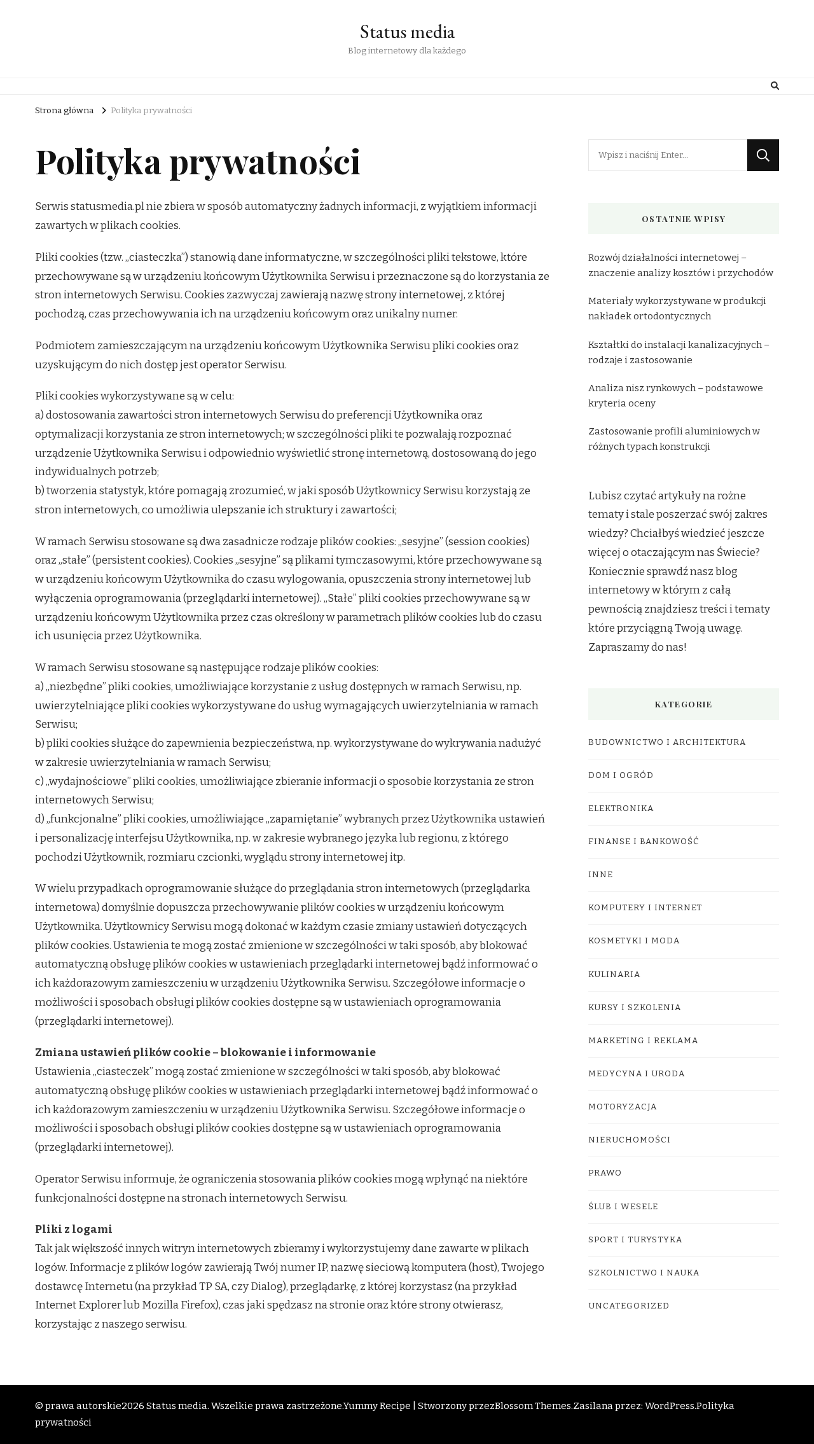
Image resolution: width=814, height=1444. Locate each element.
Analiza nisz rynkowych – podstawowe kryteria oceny (675, 395)
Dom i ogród (621, 775)
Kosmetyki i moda (634, 941)
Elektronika (621, 808)
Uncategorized (629, 1306)
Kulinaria (614, 974)
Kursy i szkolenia (634, 1008)
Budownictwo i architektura (667, 742)
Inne (600, 875)
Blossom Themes (533, 1406)
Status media (407, 31)
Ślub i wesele (623, 1207)
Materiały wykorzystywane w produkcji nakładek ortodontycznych (677, 308)
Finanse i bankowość (644, 842)
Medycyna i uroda (636, 1074)
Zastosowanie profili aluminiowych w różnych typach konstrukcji (674, 439)
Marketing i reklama (643, 1041)
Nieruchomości (629, 1140)
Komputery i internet (645, 908)
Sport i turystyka (635, 1240)
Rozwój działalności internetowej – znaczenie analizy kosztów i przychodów (680, 265)
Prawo (605, 1173)
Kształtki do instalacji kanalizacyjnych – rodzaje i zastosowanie (678, 352)
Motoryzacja (622, 1107)
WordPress (669, 1406)
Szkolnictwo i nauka (644, 1273)
